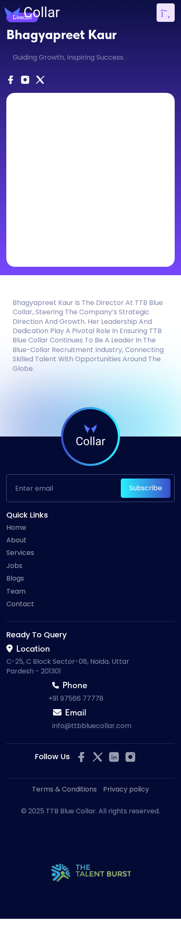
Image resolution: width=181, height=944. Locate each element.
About (16, 540)
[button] (166, 12)
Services (20, 552)
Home (16, 527)
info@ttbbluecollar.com (91, 726)
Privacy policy (126, 789)
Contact (20, 604)
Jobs (14, 566)
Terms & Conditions (64, 789)
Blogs (15, 578)
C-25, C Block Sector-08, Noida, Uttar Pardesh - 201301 (67, 666)
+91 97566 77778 (76, 698)
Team (16, 591)
